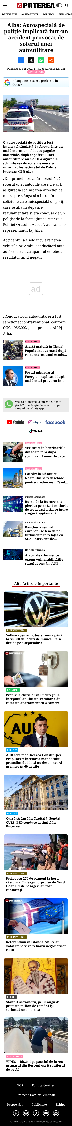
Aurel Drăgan (53, 68)
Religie (11, 996)
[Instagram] (26, 1113)
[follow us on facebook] (55, 422)
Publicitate (39, 1104)
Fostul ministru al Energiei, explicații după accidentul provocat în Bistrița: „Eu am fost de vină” (45, 376)
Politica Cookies (43, 1085)
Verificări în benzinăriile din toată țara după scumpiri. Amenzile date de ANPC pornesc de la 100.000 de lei (45, 452)
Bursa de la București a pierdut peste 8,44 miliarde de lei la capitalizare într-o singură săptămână (46, 507)
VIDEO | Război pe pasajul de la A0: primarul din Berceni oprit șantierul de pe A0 (35, 1065)
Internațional (16, 630)
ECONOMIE (13, 689)
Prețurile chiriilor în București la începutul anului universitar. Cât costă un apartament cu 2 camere (33, 699)
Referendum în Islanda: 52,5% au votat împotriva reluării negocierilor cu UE (36, 946)
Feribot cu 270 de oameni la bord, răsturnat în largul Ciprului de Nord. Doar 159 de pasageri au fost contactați (36, 884)
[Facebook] (16, 1113)
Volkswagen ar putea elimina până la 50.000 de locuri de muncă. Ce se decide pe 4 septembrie (34, 639)
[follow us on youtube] (15, 422)
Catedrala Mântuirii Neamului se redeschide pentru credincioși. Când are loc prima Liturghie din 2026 (47, 478)
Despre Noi (15, 1104)
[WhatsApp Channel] (56, 1113)
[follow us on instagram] (34, 422)
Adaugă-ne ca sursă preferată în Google (35, 82)
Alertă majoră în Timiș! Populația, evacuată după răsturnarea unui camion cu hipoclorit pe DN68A (45, 350)
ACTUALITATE (30, 14)
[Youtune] (46, 1113)
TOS (20, 1085)
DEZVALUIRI (9, 14)
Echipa (60, 1104)
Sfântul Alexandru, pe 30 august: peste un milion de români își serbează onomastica (32, 1006)
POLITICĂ (49, 14)
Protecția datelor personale (36, 1095)
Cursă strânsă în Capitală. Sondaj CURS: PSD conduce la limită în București (33, 822)
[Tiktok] (36, 1113)
